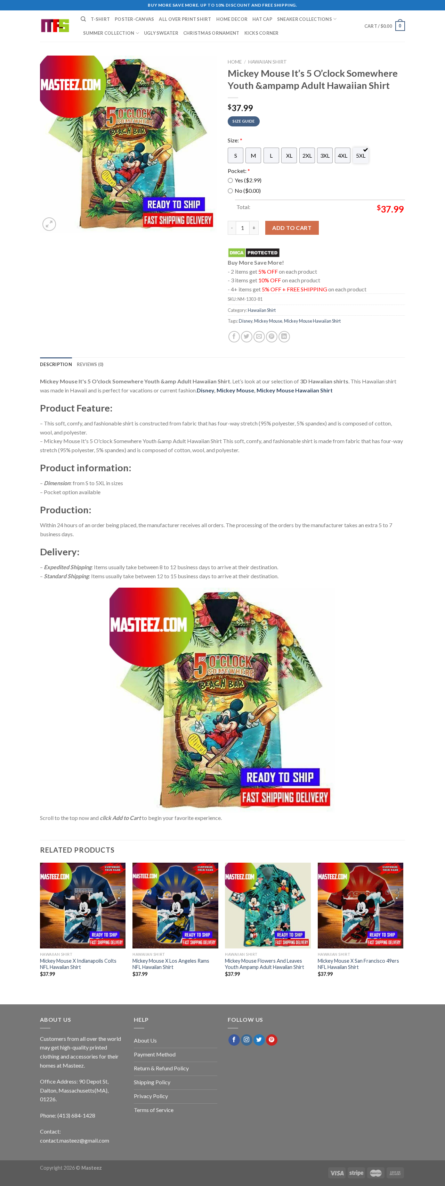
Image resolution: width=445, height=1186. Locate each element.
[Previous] (40, 926)
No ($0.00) (248, 190)
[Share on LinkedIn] (284, 336)
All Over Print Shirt (185, 19)
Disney (245, 321)
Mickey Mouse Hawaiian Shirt (312, 321)
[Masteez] (55, 26)
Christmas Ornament (211, 33)
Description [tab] (56, 364)
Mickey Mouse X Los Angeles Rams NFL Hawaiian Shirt (170, 963)
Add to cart (292, 227)
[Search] (83, 19)
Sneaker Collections (304, 19)
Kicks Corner (261, 33)
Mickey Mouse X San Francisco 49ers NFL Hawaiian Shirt (358, 963)
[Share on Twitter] (246, 336)
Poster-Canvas (134, 19)
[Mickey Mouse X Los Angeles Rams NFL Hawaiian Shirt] (175, 905)
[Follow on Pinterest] (271, 1040)
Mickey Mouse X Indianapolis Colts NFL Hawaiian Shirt (78, 963)
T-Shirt (100, 19)
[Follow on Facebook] (234, 1040)
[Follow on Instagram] (246, 1040)
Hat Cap (262, 19)
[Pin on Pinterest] (271, 336)
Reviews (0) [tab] (90, 364)
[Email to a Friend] (259, 336)
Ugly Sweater (161, 33)
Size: (235, 140)
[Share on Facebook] (234, 336)
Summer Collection (108, 33)
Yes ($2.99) (248, 180)
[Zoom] (49, 224)
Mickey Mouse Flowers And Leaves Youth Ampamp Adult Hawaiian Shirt (264, 963)
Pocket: (239, 170)
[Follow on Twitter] (259, 1040)
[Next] (403, 926)
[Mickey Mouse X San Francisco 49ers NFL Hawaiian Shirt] (361, 905)
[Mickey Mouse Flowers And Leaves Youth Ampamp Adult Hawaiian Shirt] (268, 905)
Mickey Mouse (268, 321)
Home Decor (232, 19)
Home (235, 62)
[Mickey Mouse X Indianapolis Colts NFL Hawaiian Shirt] (83, 905)
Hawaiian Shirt (267, 62)
